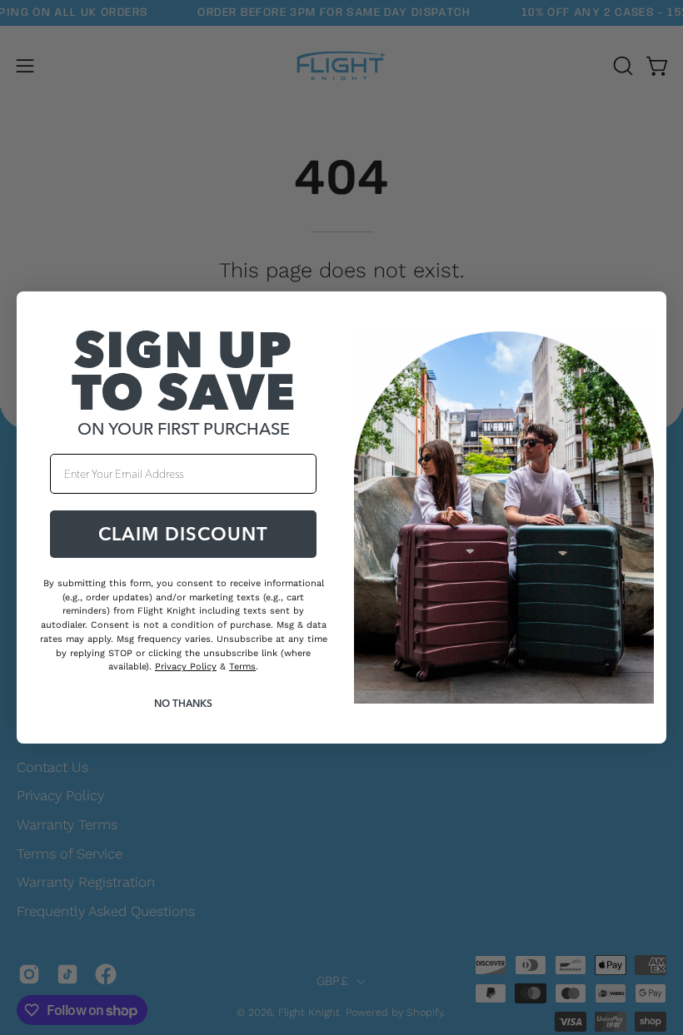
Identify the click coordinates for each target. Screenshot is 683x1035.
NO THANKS (183, 703)
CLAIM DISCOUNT (183, 533)
